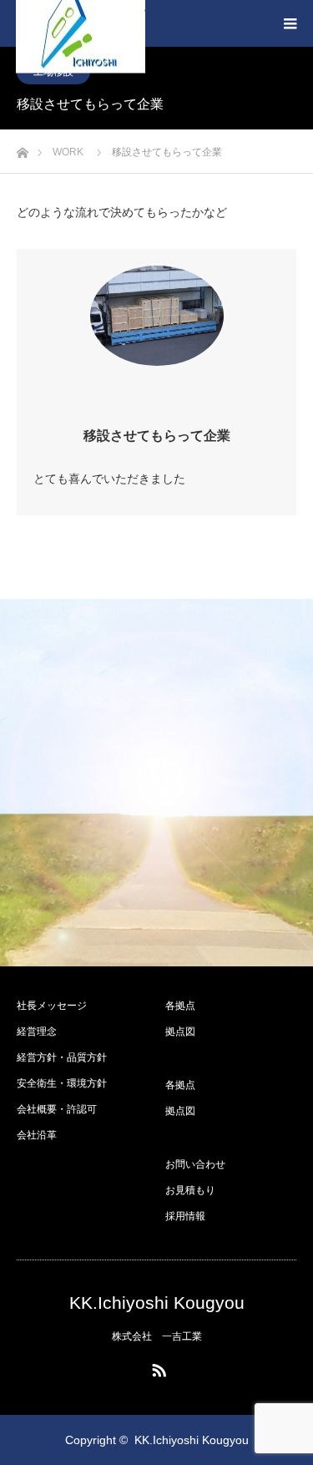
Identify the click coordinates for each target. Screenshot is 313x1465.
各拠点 (180, 1005)
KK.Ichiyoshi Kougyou (157, 1302)
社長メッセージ (52, 1005)
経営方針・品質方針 (62, 1057)
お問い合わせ (195, 1164)
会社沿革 (37, 1135)
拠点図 (180, 1031)
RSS (156, 1367)
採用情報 (185, 1216)
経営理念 (37, 1031)
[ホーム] (22, 148)
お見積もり (190, 1190)
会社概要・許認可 (57, 1109)
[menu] (289, 23)
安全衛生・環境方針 (62, 1083)
